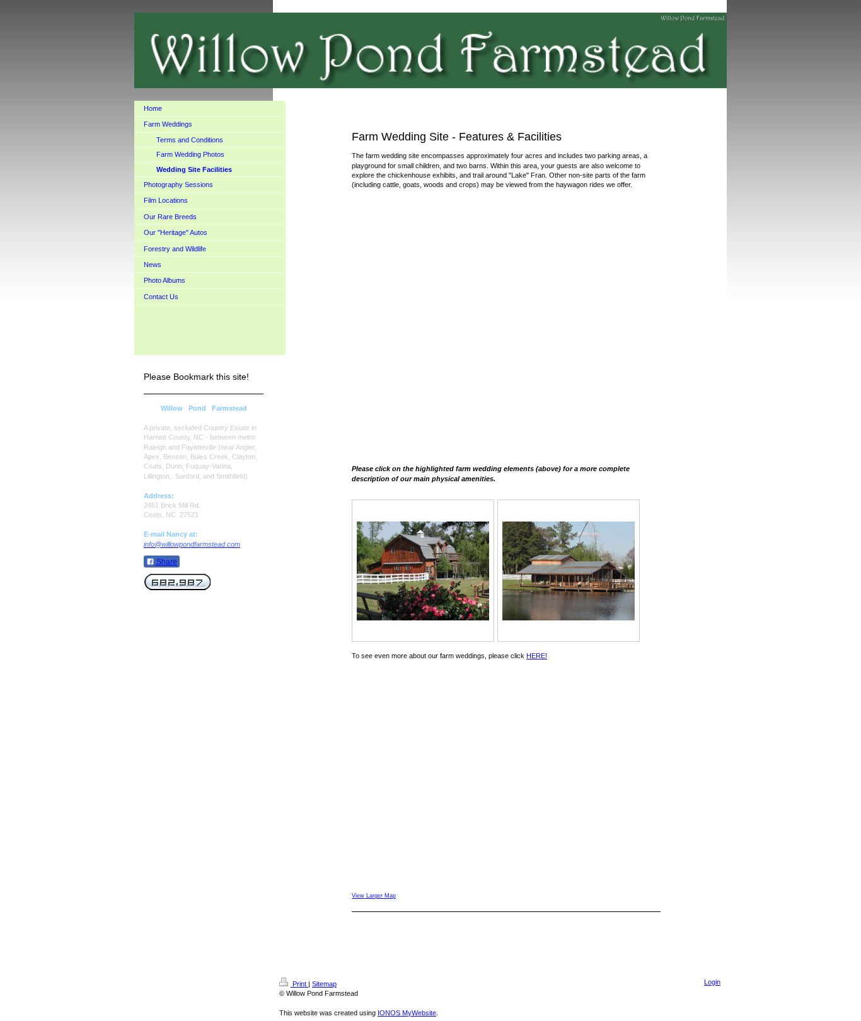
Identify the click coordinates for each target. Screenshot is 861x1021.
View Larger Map (374, 896)
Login (712, 982)
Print (299, 984)
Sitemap (324, 984)
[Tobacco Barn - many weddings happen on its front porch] (568, 571)
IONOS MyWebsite (407, 1013)
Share (165, 561)
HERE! (536, 655)
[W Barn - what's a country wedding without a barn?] (423, 571)
